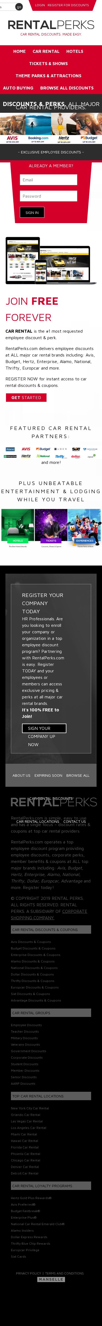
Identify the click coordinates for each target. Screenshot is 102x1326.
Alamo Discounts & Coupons (33, 961)
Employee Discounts (26, 1025)
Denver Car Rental (25, 1167)
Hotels (74, 51)
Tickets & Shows (48, 63)
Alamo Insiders (22, 1230)
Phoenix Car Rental (25, 1154)
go (19, 6)
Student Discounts (24, 1064)
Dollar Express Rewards (29, 1237)
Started (26, 397)
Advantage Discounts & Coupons (36, 1000)
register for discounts (68, 5)
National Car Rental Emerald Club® (37, 1224)
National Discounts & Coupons (34, 968)
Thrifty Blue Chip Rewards (30, 1243)
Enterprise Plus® (23, 1217)
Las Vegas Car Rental (27, 1121)
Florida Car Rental (25, 1147)
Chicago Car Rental (25, 1160)
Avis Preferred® (23, 1204)
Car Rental (46, 51)
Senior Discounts (24, 1077)
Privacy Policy (28, 1273)
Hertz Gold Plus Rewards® (31, 1198)
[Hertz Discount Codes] (64, 127)
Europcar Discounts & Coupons (35, 987)
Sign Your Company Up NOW (41, 729)
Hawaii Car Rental (24, 1141)
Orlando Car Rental (25, 1115)
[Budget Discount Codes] (89, 127)
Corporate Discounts (27, 1057)
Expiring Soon (48, 775)
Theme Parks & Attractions (48, 75)
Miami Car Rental (24, 1134)
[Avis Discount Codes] (13, 127)
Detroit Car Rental (24, 1173)
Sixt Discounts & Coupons (30, 994)
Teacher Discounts (25, 1031)
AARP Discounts (23, 1083)
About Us (21, 775)
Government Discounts (28, 1051)
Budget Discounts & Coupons (33, 948)
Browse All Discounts (67, 87)
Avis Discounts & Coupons (31, 942)
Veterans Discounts (25, 1044)
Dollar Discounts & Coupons (32, 974)
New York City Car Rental (30, 1108)
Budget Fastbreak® (25, 1211)
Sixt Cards (18, 1256)
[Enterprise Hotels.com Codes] (38, 127)
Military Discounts (24, 1038)
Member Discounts (25, 1070)
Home (19, 51)
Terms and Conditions (64, 1273)
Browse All (77, 775)
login (40, 5)
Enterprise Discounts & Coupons (35, 955)
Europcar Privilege (25, 1250)
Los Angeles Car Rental (28, 1128)
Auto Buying (18, 87)
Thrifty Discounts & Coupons (32, 981)
